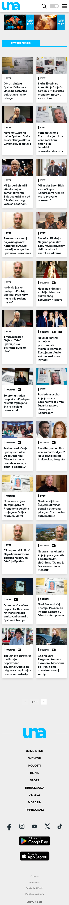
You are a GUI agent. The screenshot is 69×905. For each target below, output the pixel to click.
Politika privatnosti (34, 893)
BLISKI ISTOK (34, 751)
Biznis (34, 773)
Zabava (34, 795)
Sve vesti (34, 758)
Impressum (34, 882)
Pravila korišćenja (34, 888)
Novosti (34, 765)
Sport (34, 780)
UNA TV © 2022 (34, 902)
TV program (34, 809)
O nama (34, 876)
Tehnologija (34, 787)
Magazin (34, 802)
